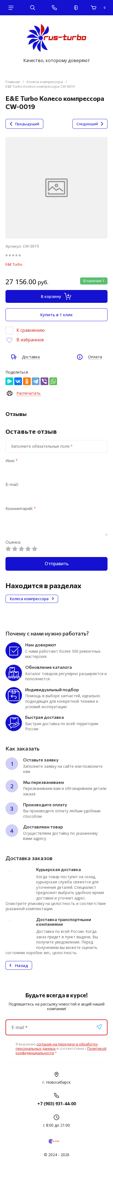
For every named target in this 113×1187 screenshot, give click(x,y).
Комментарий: (20, 508)
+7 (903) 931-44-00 (56, 1104)
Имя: (11, 460)
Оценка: (13, 542)
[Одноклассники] (27, 381)
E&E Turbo (13, 264)
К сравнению (30, 330)
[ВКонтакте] (18, 381)
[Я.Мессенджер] (9, 381)
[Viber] (44, 381)
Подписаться (99, 1026)
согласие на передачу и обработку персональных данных (57, 1046)
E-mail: (12, 484)
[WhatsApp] (53, 381)
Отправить (57, 564)
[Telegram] (35, 381)
